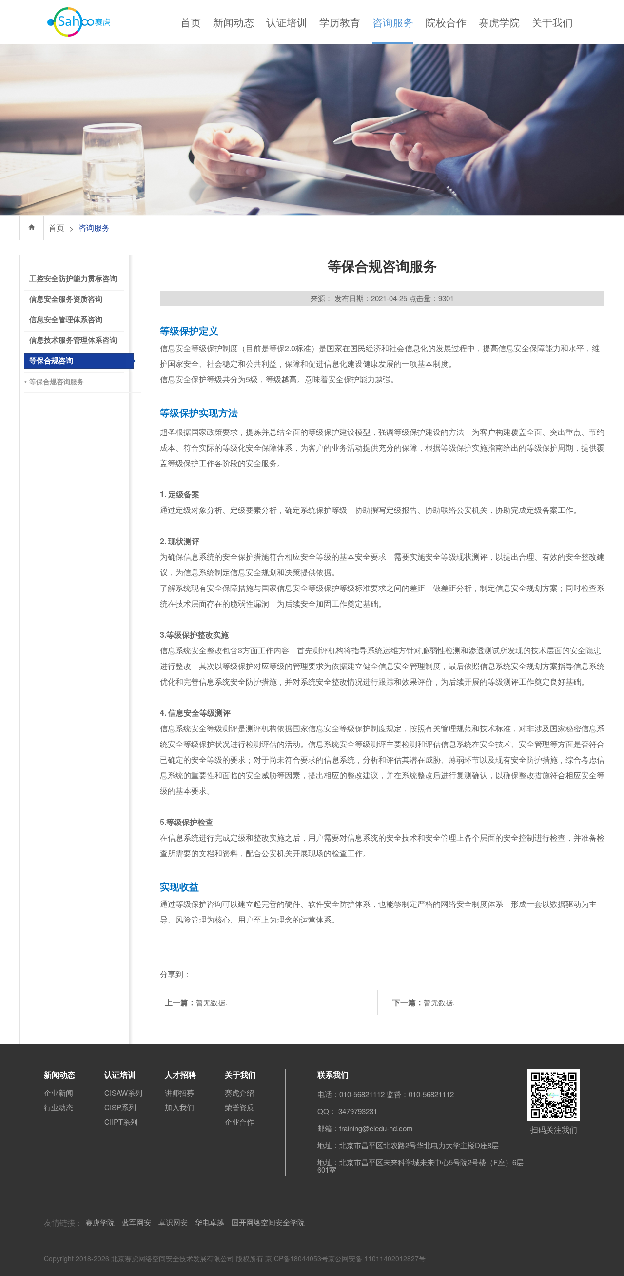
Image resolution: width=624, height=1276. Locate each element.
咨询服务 (392, 22)
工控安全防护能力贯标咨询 (73, 279)
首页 (190, 22)
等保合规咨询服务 (54, 382)
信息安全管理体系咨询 (65, 320)
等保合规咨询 (51, 361)
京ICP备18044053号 (296, 1258)
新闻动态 (233, 22)
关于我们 (552, 22)
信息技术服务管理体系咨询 (73, 340)
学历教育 (339, 22)
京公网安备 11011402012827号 (377, 1258)
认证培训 (286, 22)
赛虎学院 (499, 22)
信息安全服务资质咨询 (65, 299)
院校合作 (446, 22)
